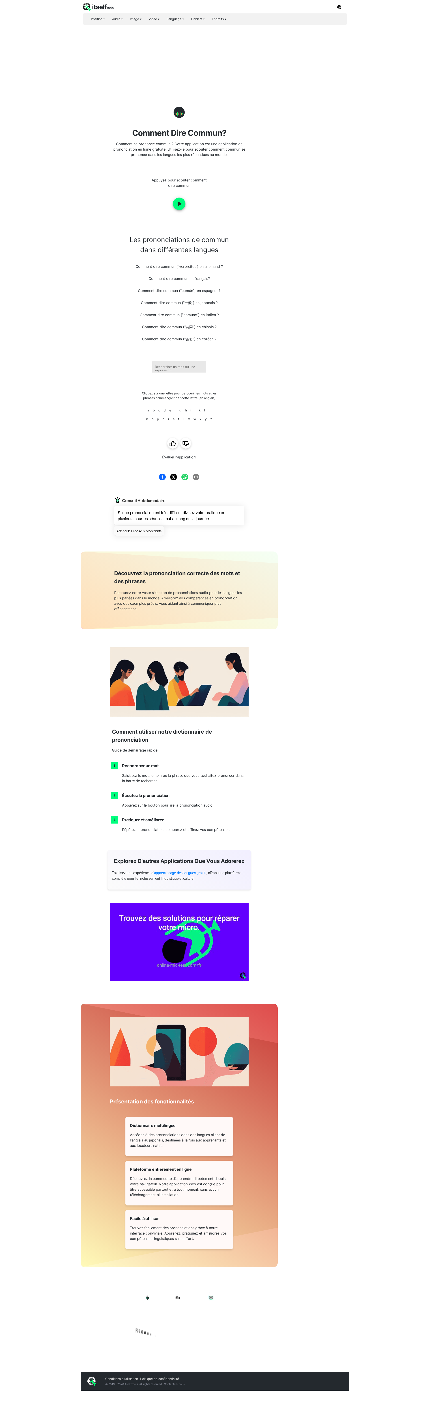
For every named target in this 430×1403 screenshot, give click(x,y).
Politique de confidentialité (159, 1379)
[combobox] (179, 367)
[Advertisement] (215, 58)
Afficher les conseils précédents (139, 530)
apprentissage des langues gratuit (180, 873)
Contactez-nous (174, 1384)
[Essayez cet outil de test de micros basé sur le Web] (179, 942)
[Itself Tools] (179, 1315)
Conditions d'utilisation (121, 1379)
